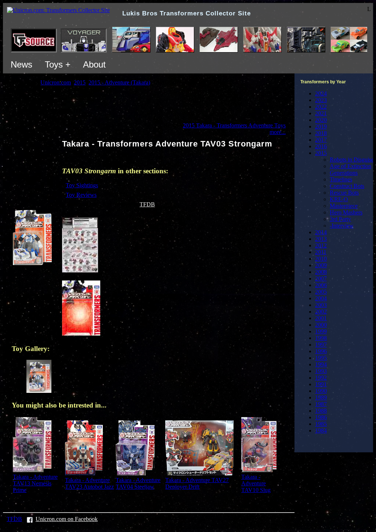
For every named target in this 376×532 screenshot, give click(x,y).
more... (278, 132)
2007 (321, 278)
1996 (321, 351)
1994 (321, 364)
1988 (321, 411)
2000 (321, 325)
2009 (321, 265)
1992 (321, 377)
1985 (321, 424)
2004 (321, 298)
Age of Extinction (350, 166)
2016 (321, 146)
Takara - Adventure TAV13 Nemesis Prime (35, 483)
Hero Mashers (346, 212)
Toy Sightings (82, 185)
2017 (321, 140)
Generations (344, 173)
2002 (321, 311)
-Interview (342, 225)
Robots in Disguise (352, 159)
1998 (321, 338)
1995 (321, 358)
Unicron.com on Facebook (67, 519)
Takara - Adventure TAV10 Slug (256, 483)
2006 (321, 285)
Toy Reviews (81, 195)
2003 (321, 305)
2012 (321, 245)
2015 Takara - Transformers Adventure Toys (234, 125)
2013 (321, 239)
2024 (321, 93)
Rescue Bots (344, 192)
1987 (321, 404)
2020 (321, 120)
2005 (321, 292)
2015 (321, 153)
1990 (321, 391)
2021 (321, 113)
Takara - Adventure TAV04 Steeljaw (138, 483)
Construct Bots (347, 186)
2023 (321, 100)
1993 (321, 371)
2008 (321, 272)
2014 (321, 232)
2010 (321, 259)
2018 (321, 133)
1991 (321, 384)
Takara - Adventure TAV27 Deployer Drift (197, 483)
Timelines (341, 179)
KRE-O (339, 199)
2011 (320, 252)
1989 (321, 397)
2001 (321, 318)
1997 (321, 344)
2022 (321, 107)
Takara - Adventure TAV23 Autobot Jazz (89, 483)
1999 (321, 331)
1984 (321, 430)
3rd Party (340, 219)
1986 (321, 417)
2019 (321, 126)
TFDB (147, 204)
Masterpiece (344, 206)
